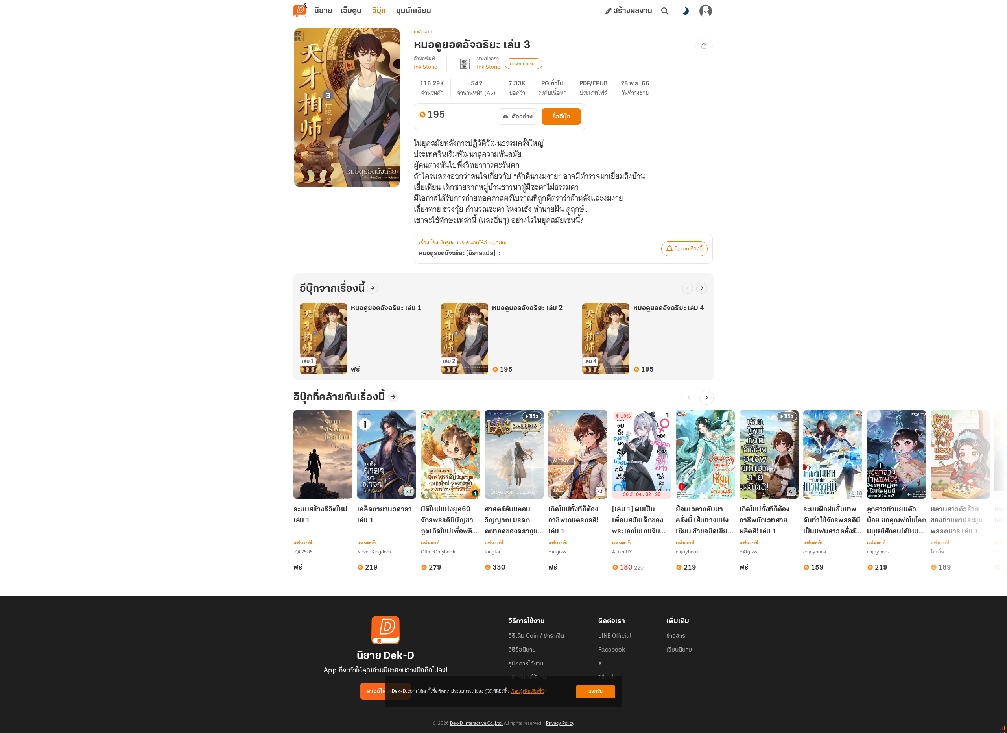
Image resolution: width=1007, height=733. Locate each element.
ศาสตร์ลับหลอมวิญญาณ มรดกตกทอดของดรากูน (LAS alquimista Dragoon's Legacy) (511, 521)
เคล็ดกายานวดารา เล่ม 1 (384, 515)
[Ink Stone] (465, 63)
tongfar (493, 551)
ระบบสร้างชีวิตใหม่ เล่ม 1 (320, 515)
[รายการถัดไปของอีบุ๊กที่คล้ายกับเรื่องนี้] (706, 398)
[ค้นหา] (665, 11)
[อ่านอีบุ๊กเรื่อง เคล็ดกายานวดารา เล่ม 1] (386, 454)
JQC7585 (303, 551)
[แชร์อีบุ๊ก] (704, 45)
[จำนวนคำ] (435, 88)
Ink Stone (425, 67)
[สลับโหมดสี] (685, 11)
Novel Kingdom (374, 551)
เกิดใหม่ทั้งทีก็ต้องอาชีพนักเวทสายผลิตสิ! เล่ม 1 (764, 520)
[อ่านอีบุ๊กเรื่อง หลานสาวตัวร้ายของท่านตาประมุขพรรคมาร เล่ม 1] (960, 454)
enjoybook (687, 551)
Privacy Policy (560, 723)
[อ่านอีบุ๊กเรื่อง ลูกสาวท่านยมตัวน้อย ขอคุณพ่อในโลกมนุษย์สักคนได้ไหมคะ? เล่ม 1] (896, 454)
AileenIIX (622, 551)
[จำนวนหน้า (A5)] (479, 88)
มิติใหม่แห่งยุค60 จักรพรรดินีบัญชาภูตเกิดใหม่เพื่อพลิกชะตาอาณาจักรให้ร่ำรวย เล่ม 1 (448, 521)
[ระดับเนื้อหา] (556, 88)
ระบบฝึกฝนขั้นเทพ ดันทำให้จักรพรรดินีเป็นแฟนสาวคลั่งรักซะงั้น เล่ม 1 (831, 521)
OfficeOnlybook (438, 551)
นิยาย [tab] (323, 11)
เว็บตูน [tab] (351, 11)
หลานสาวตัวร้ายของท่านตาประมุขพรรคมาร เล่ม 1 (956, 520)
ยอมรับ (595, 691)
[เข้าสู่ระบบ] (706, 11)
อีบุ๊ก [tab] (379, 11)
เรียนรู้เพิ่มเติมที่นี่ (527, 691)
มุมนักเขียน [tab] (413, 11)
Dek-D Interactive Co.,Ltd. (476, 723)
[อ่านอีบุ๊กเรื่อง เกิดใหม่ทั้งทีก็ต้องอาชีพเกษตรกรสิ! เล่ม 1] (577, 454)
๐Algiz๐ (557, 551)
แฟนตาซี (423, 32)
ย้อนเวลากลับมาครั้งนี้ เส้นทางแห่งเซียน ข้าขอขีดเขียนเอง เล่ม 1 (704, 521)
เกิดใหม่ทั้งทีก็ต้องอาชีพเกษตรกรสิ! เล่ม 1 (573, 520)
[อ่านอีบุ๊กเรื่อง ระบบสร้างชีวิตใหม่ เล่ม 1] (322, 454)
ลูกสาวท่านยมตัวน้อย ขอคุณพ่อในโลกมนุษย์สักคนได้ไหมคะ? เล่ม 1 (896, 521)
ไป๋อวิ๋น (937, 551)
